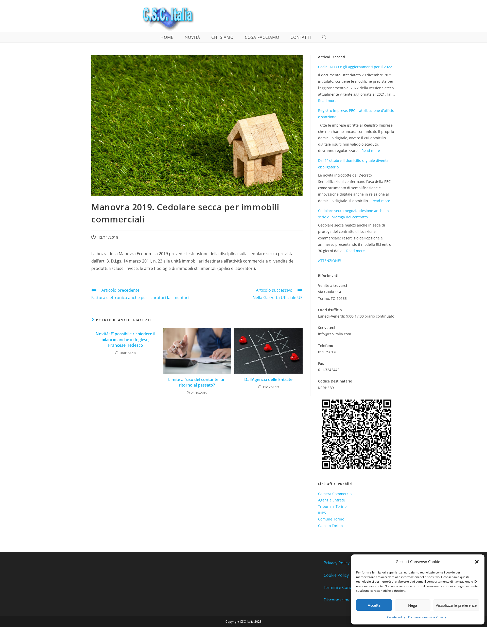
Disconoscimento (340, 600)
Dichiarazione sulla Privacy (427, 617)
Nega (412, 605)
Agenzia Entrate (331, 500)
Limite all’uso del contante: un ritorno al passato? (196, 382)
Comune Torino (331, 519)
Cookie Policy (396, 617)
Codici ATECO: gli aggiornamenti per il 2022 (355, 66)
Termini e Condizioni (343, 587)
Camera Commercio (335, 493)
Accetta (374, 605)
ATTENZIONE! (329, 260)
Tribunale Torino (332, 506)
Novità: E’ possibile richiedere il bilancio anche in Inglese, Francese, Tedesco (125, 339)
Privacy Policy (337, 563)
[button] (476, 561)
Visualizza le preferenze (456, 605)
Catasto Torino (330, 525)
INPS (322, 512)
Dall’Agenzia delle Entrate (268, 379)
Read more (327, 100)
